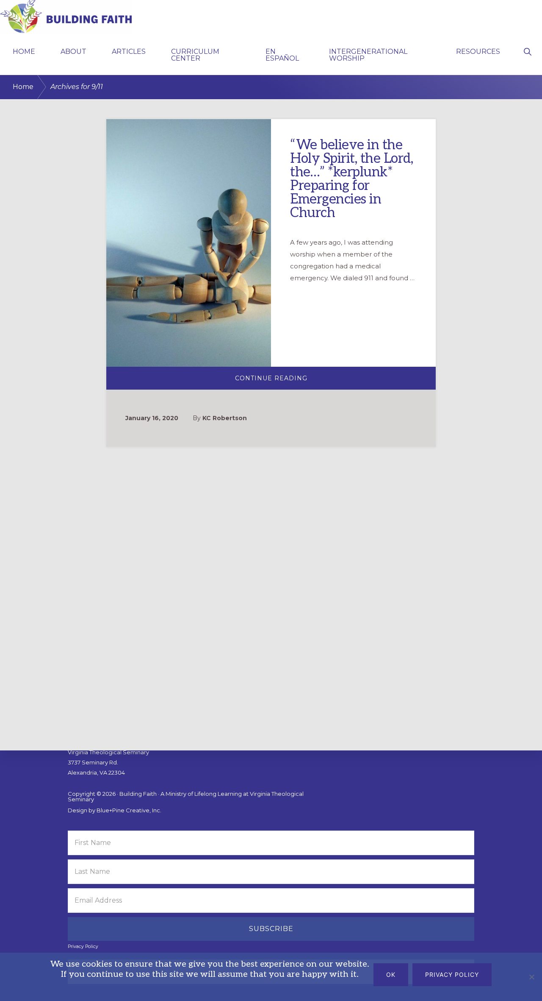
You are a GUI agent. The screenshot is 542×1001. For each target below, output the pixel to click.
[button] (527, 51)
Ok (390, 974)
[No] (531, 977)
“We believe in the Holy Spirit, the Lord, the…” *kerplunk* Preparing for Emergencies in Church (351, 179)
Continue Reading (297, 381)
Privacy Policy (83, 946)
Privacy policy (452, 974)
